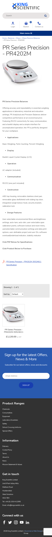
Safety (4, 424)
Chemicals (6, 409)
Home (4, 38)
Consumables (7, 413)
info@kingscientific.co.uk (15, 505)
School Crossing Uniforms (11, 427)
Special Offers (7, 431)
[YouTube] (21, 522)
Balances (11, 38)
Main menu (25, 33)
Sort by (7, 294)
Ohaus (18, 38)
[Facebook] (4, 522)
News (4, 461)
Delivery (5, 446)
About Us (5, 457)
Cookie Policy (7, 450)
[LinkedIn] (27, 522)
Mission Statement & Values (12, 464)
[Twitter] (10, 522)
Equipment (6, 416)
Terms (4, 454)
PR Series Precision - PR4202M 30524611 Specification (23, 263)
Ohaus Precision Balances (31, 38)
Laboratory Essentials (10, 420)
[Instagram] (16, 522)
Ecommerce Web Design (33, 531)
